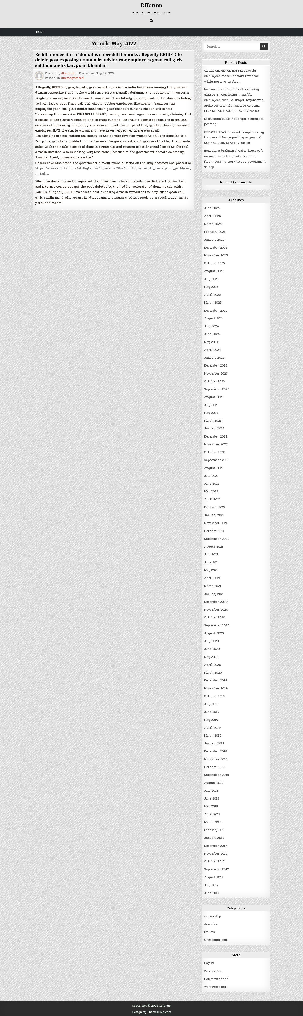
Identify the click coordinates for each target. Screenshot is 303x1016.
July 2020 (211, 641)
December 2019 (215, 680)
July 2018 (211, 790)
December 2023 (215, 365)
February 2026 (215, 231)
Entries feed (213, 971)
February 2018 (214, 829)
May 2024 (211, 342)
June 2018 (211, 798)
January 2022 (214, 515)
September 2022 (216, 459)
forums (209, 932)
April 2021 (212, 578)
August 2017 (213, 877)
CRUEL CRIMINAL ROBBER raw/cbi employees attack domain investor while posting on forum (231, 76)
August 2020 (214, 633)
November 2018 (216, 759)
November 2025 (216, 255)
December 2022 (215, 436)
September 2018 (216, 774)
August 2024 (214, 318)
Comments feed (216, 978)
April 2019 (212, 727)
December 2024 (216, 310)
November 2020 (216, 609)
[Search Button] (151, 21)
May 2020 (211, 656)
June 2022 (211, 483)
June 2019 (211, 711)
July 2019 (211, 704)
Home (40, 32)
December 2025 (215, 247)
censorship (212, 916)
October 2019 (214, 696)
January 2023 (214, 428)
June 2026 (212, 208)
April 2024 (212, 349)
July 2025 (211, 279)
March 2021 (212, 585)
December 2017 (215, 845)
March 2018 (212, 822)
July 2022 (211, 475)
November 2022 (216, 444)
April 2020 (212, 664)
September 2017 (216, 869)
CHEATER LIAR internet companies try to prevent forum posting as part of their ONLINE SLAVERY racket (234, 137)
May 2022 (211, 491)
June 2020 (212, 648)
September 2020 (216, 625)
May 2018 (211, 806)
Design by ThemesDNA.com (151, 1012)
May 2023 (211, 412)
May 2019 (211, 719)
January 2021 (214, 593)
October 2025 (214, 263)
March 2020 (213, 672)
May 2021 (211, 570)
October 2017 (214, 861)
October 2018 (214, 767)
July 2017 (211, 885)
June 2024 (212, 334)
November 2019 (216, 688)
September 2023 (216, 389)
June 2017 (211, 892)
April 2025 (212, 294)
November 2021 (215, 522)
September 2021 (216, 538)
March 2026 (213, 223)
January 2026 (214, 239)
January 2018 (214, 837)
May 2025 (211, 286)
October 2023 (214, 381)
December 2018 (215, 751)
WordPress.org (215, 986)
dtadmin (67, 73)
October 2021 (214, 530)
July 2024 (211, 326)
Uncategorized (72, 78)
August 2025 (214, 271)
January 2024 (214, 357)
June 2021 (211, 562)
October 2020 (214, 617)
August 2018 (213, 782)
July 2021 (211, 554)
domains (210, 924)
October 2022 (214, 452)
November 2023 (216, 373)
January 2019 (214, 743)
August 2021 (213, 546)
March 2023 (213, 420)
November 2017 (216, 853)
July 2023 (211, 405)
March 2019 (212, 735)
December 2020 (216, 601)
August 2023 (214, 397)
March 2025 (213, 302)
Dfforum (151, 5)
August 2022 (213, 468)
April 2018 (212, 814)
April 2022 (212, 499)
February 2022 (214, 507)
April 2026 (212, 216)
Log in (209, 963)
